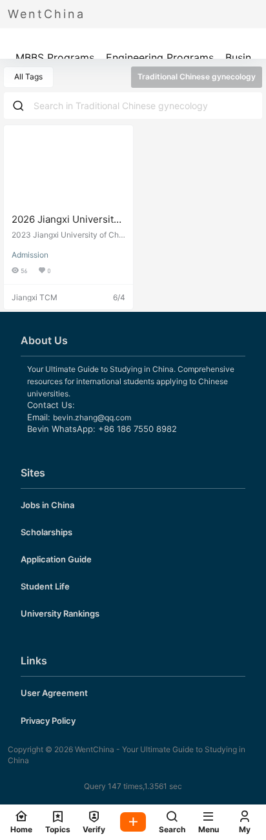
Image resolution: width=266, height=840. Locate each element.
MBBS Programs (54, 57)
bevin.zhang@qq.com (92, 417)
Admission (30, 255)
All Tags (28, 76)
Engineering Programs (160, 57)
